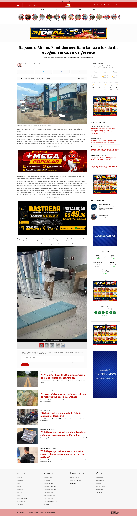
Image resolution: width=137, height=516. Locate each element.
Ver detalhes (105, 315)
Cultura (95, 10)
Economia (73, 10)
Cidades (88, 10)
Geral (42, 10)
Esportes (49, 10)
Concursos (64, 10)
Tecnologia (35, 10)
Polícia (80, 10)
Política (56, 10)
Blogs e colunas (97, 200)
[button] (100, 318)
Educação (102, 10)
